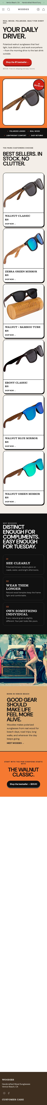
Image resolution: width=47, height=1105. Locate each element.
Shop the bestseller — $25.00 (23, 784)
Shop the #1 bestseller (17, 62)
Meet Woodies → (15, 743)
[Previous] (3, 2)
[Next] (44, 2)
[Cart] (43, 9)
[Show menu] (3, 9)
